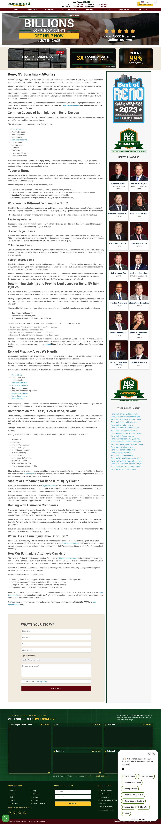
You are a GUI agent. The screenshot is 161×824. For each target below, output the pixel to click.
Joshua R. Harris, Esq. (139, 184)
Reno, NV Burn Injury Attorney (122, 455)
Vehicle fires (16, 129)
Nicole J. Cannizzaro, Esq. (139, 334)
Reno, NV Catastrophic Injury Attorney (125, 439)
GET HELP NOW (49, 35)
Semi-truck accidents (20, 393)
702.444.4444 (89, 2)
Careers (12, 800)
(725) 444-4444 (146, 725)
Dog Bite (102, 803)
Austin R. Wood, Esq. (138, 362)
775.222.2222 (78, 4)
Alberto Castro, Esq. (138, 243)
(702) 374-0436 (45, 725)
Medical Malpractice (106, 807)
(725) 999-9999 (95, 751)
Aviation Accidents (106, 791)
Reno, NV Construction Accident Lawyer (126, 464)
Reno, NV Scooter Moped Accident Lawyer (127, 444)
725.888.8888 (102, 6)
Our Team (31, 10)
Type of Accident (28, 656)
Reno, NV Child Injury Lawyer (122, 447)
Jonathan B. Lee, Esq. (118, 303)
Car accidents (17, 375)
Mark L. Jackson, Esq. (139, 273)
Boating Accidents (106, 794)
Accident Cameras (39, 803)
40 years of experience (67, 558)
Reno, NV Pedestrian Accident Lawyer (125, 417)
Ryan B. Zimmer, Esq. (118, 333)
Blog (34, 791)
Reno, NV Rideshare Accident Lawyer (125, 428)
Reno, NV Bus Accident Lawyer (122, 436)
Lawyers (13, 794)
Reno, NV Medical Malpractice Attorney (126, 467)
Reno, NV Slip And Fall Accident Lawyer (126, 419)
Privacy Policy (42, 682)
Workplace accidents (19, 140)
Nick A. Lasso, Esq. (118, 273)
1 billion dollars (28, 474)
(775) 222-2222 (95, 725)
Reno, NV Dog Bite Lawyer (121, 453)
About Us (13, 791)
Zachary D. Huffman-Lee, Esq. (118, 363)
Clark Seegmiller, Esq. (118, 243)
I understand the (36, 682)
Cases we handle (69, 10)
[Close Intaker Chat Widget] (154, 754)
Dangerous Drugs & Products (109, 800)
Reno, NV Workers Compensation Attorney (127, 458)
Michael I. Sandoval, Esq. (118, 214)
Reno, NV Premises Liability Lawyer (124, 414)
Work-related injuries (19, 396)
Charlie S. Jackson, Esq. (139, 303)
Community (124, 10)
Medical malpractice (19, 383)
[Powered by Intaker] (142, 819)
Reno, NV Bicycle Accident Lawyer (124, 430)
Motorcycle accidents (20, 385)
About (16, 10)
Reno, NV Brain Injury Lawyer (122, 425)
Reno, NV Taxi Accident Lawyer (123, 450)
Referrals (49, 10)
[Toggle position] (149, 754)
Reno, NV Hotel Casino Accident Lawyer (126, 433)
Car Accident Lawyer (107, 810)
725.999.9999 (102, 4)
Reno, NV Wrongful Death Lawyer (124, 469)
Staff (11, 797)
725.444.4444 (78, 6)
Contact (142, 10)
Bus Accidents (104, 797)
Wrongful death (17, 399)
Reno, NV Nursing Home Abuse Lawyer (126, 442)
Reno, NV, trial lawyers (70, 543)
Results (89, 10)
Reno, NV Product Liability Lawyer (124, 422)
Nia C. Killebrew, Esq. (138, 214)
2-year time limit (49, 486)
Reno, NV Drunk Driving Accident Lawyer (126, 461)
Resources (105, 10)
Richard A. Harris (118, 184)
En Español (36, 800)
